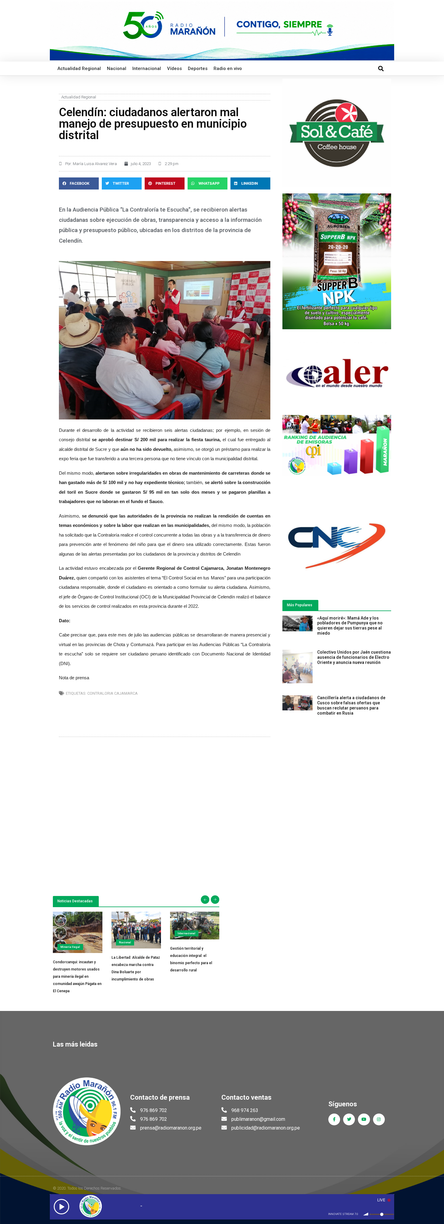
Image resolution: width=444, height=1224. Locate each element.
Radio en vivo (228, 68)
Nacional (116, 68)
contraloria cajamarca (112, 693)
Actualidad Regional (79, 68)
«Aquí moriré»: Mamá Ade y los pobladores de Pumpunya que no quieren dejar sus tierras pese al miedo (350, 626)
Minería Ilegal (70, 946)
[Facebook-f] (334, 1119)
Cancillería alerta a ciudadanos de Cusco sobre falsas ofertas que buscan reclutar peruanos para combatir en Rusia (351, 705)
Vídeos (174, 68)
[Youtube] (364, 1119)
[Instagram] (379, 1119)
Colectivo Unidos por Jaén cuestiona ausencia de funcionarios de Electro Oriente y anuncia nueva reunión (354, 657)
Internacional (146, 68)
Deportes (198, 68)
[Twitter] (349, 1119)
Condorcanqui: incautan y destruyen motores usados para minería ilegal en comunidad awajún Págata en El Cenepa (77, 976)
